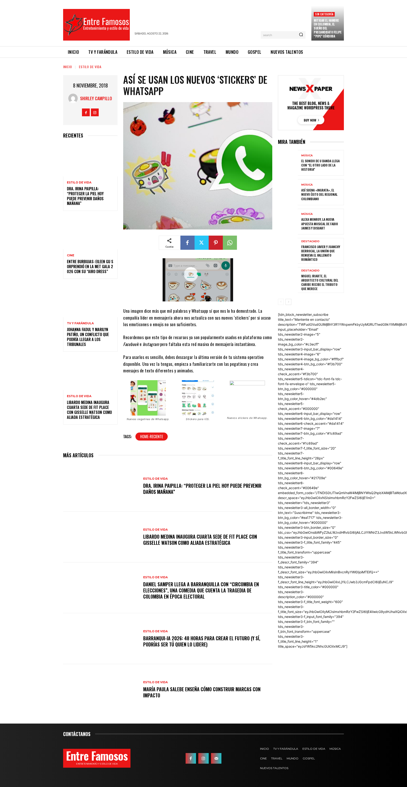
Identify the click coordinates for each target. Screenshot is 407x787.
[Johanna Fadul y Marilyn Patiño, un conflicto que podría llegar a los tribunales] (90, 300)
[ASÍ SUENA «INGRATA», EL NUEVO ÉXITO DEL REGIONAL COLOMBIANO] (288, 192)
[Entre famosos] (96, 25)
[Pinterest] (216, 243)
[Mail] (216, 758)
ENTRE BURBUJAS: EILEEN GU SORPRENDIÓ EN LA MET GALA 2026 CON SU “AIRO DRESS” (90, 266)
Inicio (67, 66)
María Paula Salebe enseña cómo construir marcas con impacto (201, 692)
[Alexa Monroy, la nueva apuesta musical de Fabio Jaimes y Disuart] (288, 221)
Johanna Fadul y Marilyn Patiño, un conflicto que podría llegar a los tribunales (88, 337)
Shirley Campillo (96, 98)
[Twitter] (202, 243)
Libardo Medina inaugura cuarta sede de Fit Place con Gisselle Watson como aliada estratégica (89, 410)
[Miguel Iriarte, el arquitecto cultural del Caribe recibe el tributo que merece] (288, 280)
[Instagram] (95, 112)
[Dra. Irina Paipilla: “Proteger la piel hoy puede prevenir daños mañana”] (90, 160)
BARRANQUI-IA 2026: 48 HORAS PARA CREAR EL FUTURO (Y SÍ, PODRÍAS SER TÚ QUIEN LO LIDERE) (201, 641)
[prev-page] (281, 302)
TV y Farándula (80, 323)
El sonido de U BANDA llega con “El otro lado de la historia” (320, 165)
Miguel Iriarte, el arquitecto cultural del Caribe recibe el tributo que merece (319, 282)
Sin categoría (324, 14)
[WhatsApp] (230, 243)
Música (307, 155)
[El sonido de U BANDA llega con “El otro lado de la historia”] (288, 163)
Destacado (310, 241)
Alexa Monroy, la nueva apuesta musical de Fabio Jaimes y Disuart (319, 223)
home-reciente (151, 436)
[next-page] (288, 302)
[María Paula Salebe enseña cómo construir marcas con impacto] (100, 689)
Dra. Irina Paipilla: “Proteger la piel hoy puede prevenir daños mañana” (85, 196)
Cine (70, 255)
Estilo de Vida (90, 66)
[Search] (301, 35)
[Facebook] (86, 112)
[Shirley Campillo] (74, 98)
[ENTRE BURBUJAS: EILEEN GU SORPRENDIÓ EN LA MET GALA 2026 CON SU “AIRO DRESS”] (90, 233)
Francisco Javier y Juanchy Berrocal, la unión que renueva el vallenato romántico (320, 253)
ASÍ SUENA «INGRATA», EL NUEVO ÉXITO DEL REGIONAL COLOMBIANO (319, 194)
